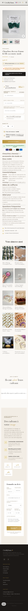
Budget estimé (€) (17, 509)
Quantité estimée (9, 509)
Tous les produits (6, 580)
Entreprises (5, 572)
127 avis (12, 56)
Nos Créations (6, 566)
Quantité (5, 123)
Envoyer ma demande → (14, 528)
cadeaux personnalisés (16, 223)
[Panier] (26, 2)
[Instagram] (4, 559)
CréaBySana (9, 2)
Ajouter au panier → (14, 141)
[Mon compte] (20, 2)
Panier (4, 582)
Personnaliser (6, 568)
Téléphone (18, 487)
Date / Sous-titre (9, 100)
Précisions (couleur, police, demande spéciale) (12, 107)
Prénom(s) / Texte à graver (9, 92)
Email (8, 495)
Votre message (11, 516)
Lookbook (5, 570)
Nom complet (9, 488)
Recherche (5, 584)
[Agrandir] (23, 36)
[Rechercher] (22, 2)
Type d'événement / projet (12, 502)
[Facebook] (8, 559)
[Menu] (2, 2)
